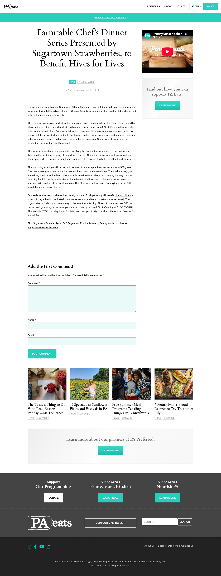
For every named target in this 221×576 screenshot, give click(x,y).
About (195, 6)
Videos (168, 6)
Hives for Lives (123, 195)
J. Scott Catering (111, 127)
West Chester (86, 81)
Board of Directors (168, 545)
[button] (159, 6)
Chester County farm (82, 111)
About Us (150, 545)
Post (72, 81)
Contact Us (187, 545)
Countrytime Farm (116, 183)
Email (31, 335)
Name (32, 319)
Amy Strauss (75, 90)
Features (152, 6)
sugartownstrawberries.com (43, 227)
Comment (34, 283)
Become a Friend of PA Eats (110, 17)
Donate (209, 6)
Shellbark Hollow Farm (92, 183)
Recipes (180, 6)
